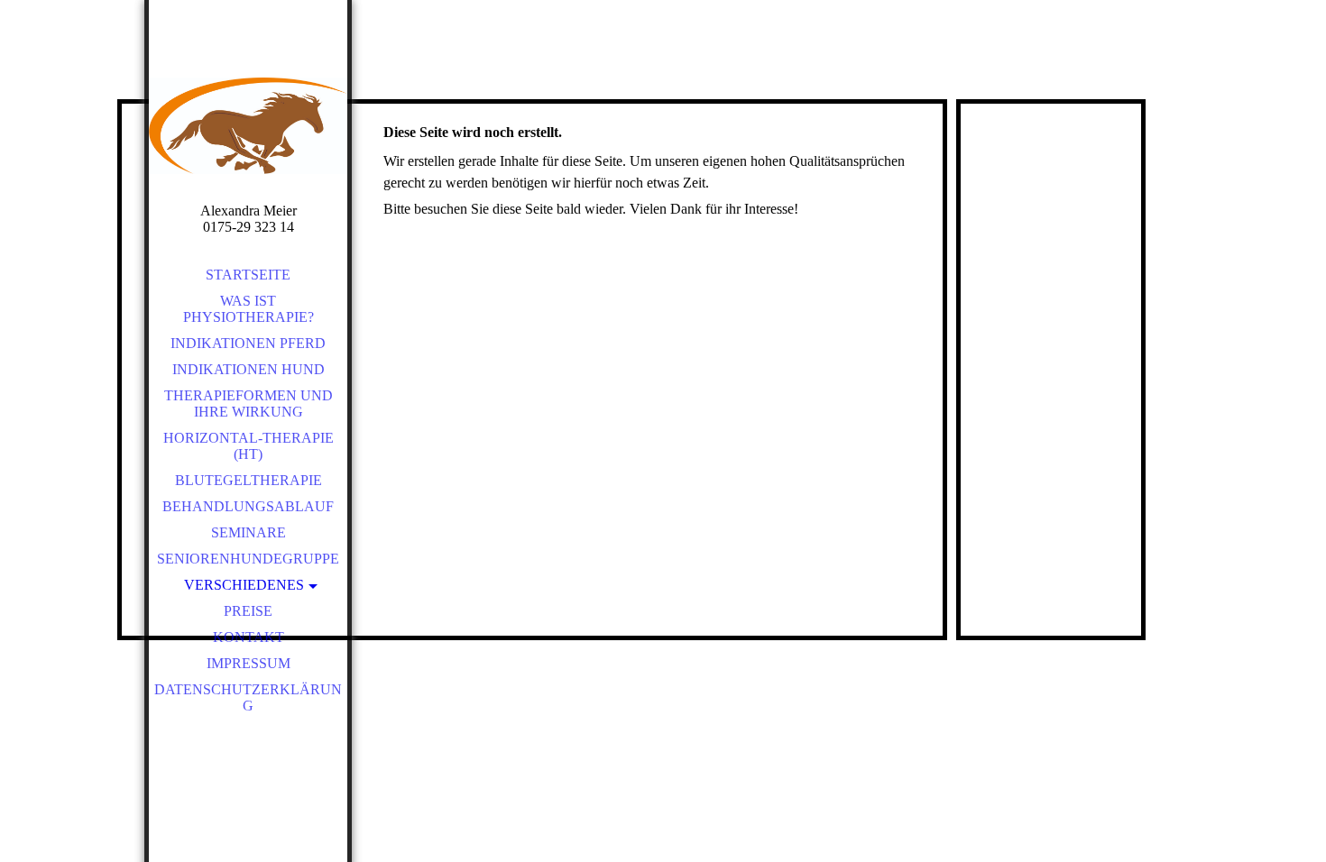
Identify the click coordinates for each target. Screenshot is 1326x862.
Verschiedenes (244, 584)
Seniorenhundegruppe (248, 558)
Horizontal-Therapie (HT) (248, 446)
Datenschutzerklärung (248, 697)
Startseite (248, 274)
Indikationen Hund (248, 369)
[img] (248, 126)
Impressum (248, 663)
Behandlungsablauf (248, 506)
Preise (248, 611)
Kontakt (248, 637)
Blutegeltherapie (248, 480)
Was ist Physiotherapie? (248, 309)
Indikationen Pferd (248, 343)
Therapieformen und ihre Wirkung (248, 403)
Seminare (248, 532)
